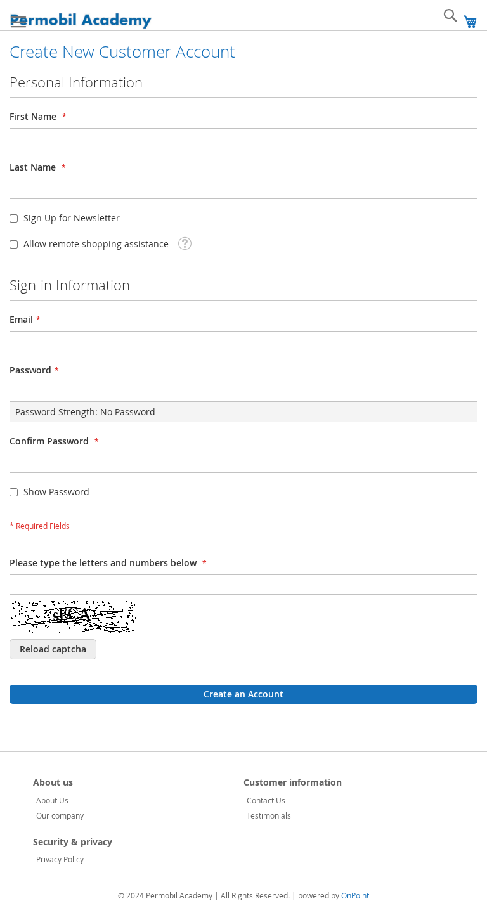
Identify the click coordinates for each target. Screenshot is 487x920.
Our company (60, 815)
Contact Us (266, 800)
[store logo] (81, 21)
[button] (185, 242)
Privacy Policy (60, 859)
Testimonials (269, 815)
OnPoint (355, 895)
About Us (52, 800)
